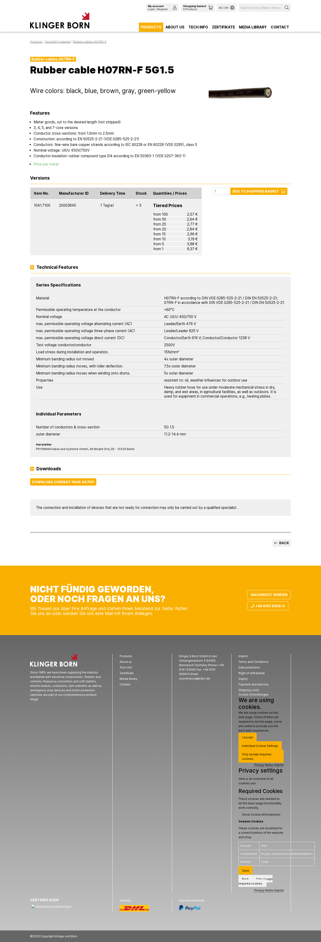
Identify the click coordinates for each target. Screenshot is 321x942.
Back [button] (245, 879)
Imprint (279, 765)
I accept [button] (247, 737)
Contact (280, 27)
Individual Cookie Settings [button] (260, 746)
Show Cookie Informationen (261, 814)
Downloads (48, 469)
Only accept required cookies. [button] (256, 757)
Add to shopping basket (255, 191)
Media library (253, 27)
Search (287, 7)
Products (151, 27)
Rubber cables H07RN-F (89, 41)
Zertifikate (223, 27)
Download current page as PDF (63, 482)
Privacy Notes (264, 765)
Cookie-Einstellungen (254, 694)
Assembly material (57, 41)
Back (283, 543)
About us (174, 27)
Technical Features (57, 267)
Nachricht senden (269, 595)
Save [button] (245, 870)
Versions (40, 178)
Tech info (198, 27)
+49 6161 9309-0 (270, 606)
